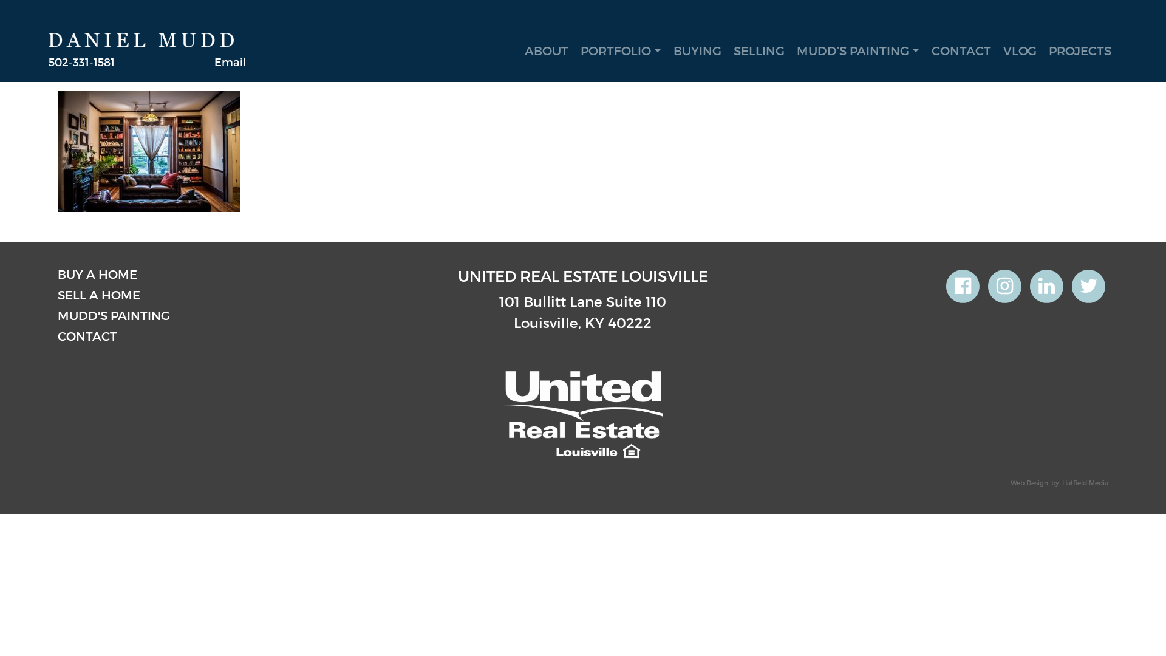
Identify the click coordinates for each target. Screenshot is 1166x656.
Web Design (1029, 483)
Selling (759, 50)
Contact (961, 50)
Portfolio (616, 50)
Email (230, 61)
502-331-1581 (82, 61)
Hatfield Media (1085, 483)
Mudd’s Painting (853, 50)
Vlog (1020, 50)
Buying (697, 50)
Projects (1080, 50)
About (546, 50)
